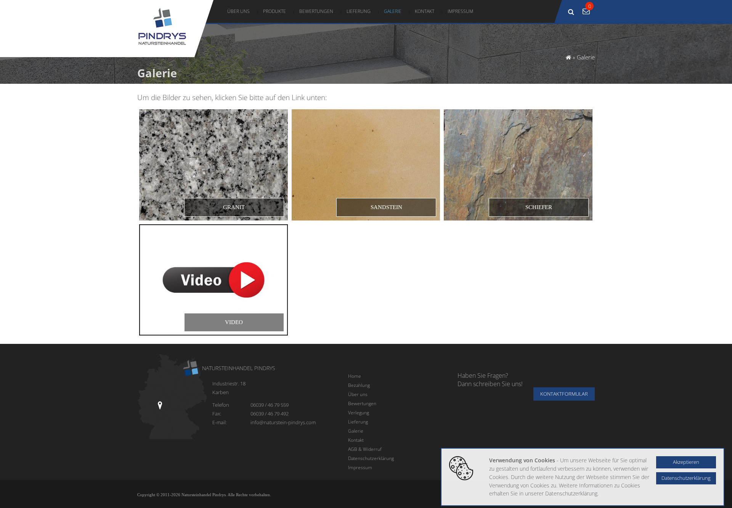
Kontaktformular (564, 394)
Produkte (274, 11)
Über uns (238, 11)
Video (234, 322)
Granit (234, 207)
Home (354, 376)
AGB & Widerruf (365, 449)
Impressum (460, 11)
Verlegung (358, 412)
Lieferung (359, 11)
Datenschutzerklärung (371, 458)
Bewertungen (316, 11)
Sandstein (386, 207)
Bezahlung (359, 385)
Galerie (392, 11)
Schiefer (538, 207)
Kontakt (424, 11)
